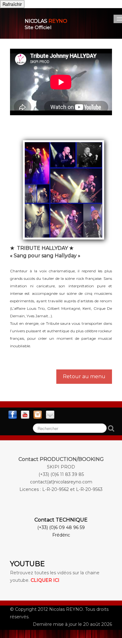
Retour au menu (84, 376)
